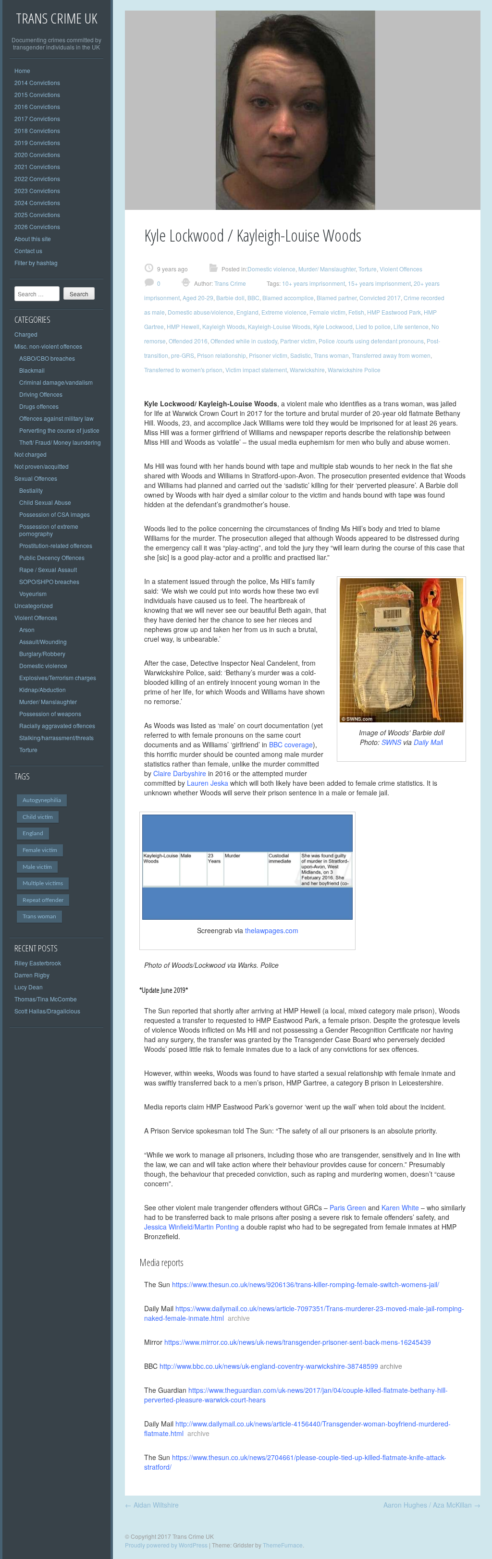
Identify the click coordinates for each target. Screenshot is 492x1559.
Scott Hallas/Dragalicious (47, 1011)
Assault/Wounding (43, 641)
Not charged (30, 454)
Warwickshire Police (354, 369)
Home (22, 70)
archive (391, 1366)
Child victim (38, 817)
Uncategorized (33, 605)
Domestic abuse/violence (201, 312)
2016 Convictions (37, 106)
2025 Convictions (37, 214)
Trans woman (39, 916)
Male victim (37, 867)
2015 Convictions (37, 94)
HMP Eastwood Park (394, 312)
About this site (32, 238)
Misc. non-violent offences (48, 346)
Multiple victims (43, 883)
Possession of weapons (50, 713)
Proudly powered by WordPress (166, 1545)
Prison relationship (221, 355)
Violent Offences (35, 617)
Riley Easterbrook (37, 963)
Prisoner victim (268, 355)
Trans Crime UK (56, 18)
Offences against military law (56, 418)
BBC (253, 297)
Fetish (356, 312)
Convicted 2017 (380, 297)
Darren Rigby (31, 975)
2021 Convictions (37, 166)
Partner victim (298, 341)
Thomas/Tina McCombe (45, 999)
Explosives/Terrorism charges (57, 677)
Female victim (40, 850)
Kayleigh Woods (223, 326)
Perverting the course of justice (59, 430)
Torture (28, 749)
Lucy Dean (28, 987)
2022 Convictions (37, 178)
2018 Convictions (37, 130)
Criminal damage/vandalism (56, 382)
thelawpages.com (271, 930)
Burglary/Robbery (42, 653)
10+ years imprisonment (313, 283)
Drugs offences (39, 406)
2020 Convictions (37, 154)
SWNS (396, 742)
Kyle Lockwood (333, 326)
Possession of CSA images (54, 514)
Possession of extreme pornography (48, 529)
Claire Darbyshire (179, 773)
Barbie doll (230, 297)
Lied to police (373, 326)
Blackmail (32, 370)
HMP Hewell (183, 326)
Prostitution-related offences (55, 545)
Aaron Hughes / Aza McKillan (431, 1505)
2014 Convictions (37, 82)
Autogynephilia (42, 800)
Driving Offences (40, 394)
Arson (27, 629)
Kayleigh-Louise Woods (279, 326)
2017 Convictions (37, 118)
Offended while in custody (243, 341)
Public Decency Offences (52, 557)
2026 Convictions (37, 226)
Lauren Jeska (207, 783)
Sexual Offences (35, 478)
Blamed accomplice (288, 297)
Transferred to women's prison (183, 369)
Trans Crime (229, 283)
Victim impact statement (256, 369)
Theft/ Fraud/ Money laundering (60, 442)
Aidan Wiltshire (152, 1505)
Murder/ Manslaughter (48, 701)
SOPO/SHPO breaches (49, 581)
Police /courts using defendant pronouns (371, 341)
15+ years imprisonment (379, 283)
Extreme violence (284, 312)
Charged (25, 334)
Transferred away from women (391, 355)
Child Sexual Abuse (45, 502)
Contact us (28, 250)
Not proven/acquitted (41, 466)
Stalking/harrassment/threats (56, 737)
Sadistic (300, 355)
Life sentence (411, 326)
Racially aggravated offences (57, 725)
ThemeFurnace (283, 1545)
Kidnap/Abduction (42, 689)
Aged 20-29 (198, 297)
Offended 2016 (188, 341)
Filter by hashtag (36, 262)
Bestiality (31, 490)
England (33, 833)
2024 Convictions (37, 202)
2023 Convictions (37, 190)
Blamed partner (337, 297)
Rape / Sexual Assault (48, 569)
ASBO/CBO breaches (47, 358)
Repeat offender (43, 900)
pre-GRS (182, 355)
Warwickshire (307, 369)
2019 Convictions (37, 142)
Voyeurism (33, 593)
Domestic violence (43, 665)
